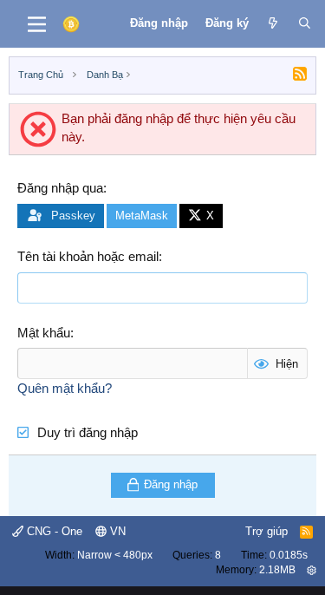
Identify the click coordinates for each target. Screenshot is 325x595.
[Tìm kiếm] (305, 23)
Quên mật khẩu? (64, 388)
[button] (311, 570)
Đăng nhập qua (60, 187)
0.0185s (289, 555)
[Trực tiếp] (273, 23)
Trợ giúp (266, 531)
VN (116, 531)
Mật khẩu (43, 332)
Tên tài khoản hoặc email (88, 256)
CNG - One (52, 531)
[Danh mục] (36, 24)
